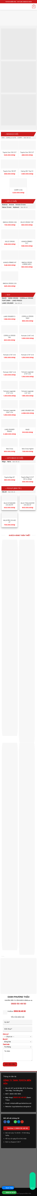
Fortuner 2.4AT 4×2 (27, 335)
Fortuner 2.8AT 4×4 (9, 372)
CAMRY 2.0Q (18, 190)
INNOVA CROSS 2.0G (10, 222)
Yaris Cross (9, 449)
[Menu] (3, 6)
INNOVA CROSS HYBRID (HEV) (27, 263)
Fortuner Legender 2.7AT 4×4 (10, 392)
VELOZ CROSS (10, 241)
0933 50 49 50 (18, 1003)
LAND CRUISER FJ (9, 316)
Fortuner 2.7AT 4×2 (9, 355)
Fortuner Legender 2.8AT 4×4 (10, 411)
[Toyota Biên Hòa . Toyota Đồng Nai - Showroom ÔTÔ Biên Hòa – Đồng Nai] (18, 6)
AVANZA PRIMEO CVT (26, 242)
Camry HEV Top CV (27, 171)
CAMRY (20, 138)
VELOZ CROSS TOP (26, 222)
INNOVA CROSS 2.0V (10, 283)
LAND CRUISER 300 (27, 410)
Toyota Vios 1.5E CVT (27, 152)
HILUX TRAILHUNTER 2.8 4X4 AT (27, 504)
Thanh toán (6, 1044)
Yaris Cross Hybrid (27, 449)
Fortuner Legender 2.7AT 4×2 (28, 373)
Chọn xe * (6, 1034)
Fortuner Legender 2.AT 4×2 (28, 392)
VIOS (3, 138)
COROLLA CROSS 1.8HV (27, 317)
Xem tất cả (27, 138)
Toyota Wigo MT (9, 477)
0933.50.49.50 (20, 1011)
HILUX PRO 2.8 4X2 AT (9, 521)
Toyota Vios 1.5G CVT (10, 152)
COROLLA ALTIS (11, 138)
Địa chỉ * (5, 1039)
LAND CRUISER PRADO (9, 430)
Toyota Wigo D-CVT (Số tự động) (27, 478)
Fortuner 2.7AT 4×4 (27, 355)
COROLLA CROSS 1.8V (9, 336)
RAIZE (28, 429)
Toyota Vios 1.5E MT (9, 171)
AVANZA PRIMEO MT (9, 262)
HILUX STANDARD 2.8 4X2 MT (9, 504)
